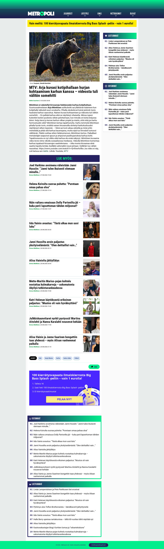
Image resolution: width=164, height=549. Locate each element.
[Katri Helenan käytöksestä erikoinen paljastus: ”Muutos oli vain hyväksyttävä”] (91, 306)
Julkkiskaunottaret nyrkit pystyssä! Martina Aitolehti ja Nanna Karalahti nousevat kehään (55, 320)
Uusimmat (36, 418)
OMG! (100, 13)
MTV (66, 151)
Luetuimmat (37, 484)
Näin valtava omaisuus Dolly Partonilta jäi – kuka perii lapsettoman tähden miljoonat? (54, 204)
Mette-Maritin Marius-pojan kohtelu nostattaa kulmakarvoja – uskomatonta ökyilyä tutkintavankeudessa (51, 285)
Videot (77, 358)
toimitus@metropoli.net (98, 545)
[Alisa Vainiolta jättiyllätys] (91, 267)
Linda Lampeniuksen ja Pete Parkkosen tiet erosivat (56, 489)
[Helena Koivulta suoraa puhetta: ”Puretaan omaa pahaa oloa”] (91, 190)
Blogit (133, 13)
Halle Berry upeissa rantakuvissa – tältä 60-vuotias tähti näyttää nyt (63, 519)
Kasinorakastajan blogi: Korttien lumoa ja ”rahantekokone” (59, 527)
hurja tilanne (49, 358)
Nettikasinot (115, 13)
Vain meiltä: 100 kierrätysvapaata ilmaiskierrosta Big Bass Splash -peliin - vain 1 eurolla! (81, 23)
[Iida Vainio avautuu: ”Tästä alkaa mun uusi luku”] (91, 230)
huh (40, 358)
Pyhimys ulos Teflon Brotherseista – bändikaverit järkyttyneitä (60, 507)
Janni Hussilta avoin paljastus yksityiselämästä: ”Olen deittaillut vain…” (53, 243)
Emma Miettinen (34, 175)
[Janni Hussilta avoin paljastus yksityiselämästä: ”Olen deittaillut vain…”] (91, 248)
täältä (45, 151)
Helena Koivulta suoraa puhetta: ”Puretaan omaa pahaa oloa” (54, 185)
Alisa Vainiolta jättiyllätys (44, 260)
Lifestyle (85, 13)
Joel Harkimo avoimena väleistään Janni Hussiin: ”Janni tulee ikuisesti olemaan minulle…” (52, 169)
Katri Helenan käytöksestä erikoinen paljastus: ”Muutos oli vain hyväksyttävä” (53, 301)
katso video (67, 358)
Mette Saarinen (34, 100)
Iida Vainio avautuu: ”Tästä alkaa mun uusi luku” (54, 225)
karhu (58, 358)
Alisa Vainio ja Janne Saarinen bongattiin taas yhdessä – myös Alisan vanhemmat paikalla (53, 340)
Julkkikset (68, 13)
